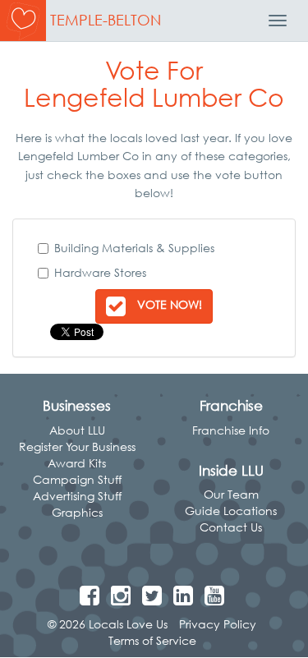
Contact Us (231, 527)
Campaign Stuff (77, 479)
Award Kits (77, 463)
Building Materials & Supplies (134, 248)
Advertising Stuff (77, 496)
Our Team (231, 494)
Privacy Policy (217, 624)
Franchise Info (230, 430)
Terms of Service (152, 640)
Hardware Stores (100, 272)
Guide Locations (231, 511)
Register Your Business (77, 446)
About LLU (77, 430)
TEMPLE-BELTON (105, 20)
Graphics (77, 512)
